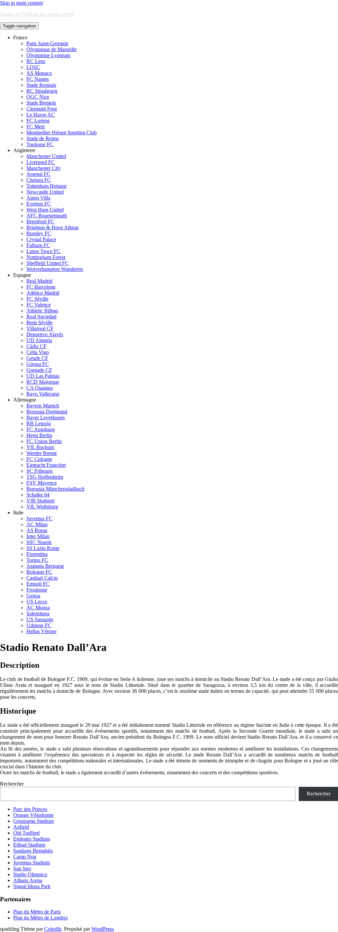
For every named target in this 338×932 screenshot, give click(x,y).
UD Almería (39, 340)
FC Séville (37, 299)
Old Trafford (26, 833)
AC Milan (37, 524)
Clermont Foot (41, 109)
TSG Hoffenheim (44, 477)
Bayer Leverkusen (45, 417)
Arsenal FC (38, 174)
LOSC (33, 67)
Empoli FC (38, 584)
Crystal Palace (41, 239)
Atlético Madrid (42, 293)
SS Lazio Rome (42, 548)
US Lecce (36, 601)
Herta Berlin (39, 435)
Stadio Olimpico (30, 874)
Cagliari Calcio (42, 578)
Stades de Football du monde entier (36, 14)
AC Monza (38, 607)
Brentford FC (40, 221)
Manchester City (43, 168)
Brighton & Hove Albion (52, 227)
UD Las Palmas (42, 376)
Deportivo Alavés (44, 334)
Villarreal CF (39, 328)
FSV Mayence (41, 483)
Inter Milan (38, 536)
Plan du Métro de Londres (40, 917)
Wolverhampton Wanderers (54, 269)
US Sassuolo (39, 619)
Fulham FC (38, 245)
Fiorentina (37, 554)
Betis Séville (39, 322)
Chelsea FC (38, 180)
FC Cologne (39, 459)
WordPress (102, 929)
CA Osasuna (39, 388)
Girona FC (37, 364)
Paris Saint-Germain (47, 43)
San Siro (22, 868)
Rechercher (12, 784)
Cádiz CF (36, 346)
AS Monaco (39, 73)
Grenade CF (39, 370)
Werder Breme (41, 453)
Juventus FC (39, 518)
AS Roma (36, 530)
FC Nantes (37, 79)
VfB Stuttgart (40, 500)
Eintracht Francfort (46, 465)
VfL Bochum (40, 447)
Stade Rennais (41, 85)
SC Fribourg (39, 471)
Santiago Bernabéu (33, 850)
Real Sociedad (41, 316)
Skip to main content (21, 3)
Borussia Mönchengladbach (55, 489)
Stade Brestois (41, 103)
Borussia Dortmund (46, 411)
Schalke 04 (38, 495)
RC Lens (35, 61)
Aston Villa (38, 198)
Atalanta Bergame (45, 566)
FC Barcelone (40, 287)
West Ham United (45, 209)
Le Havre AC (40, 114)
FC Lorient (38, 120)
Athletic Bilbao (42, 310)
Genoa (33, 595)
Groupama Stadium (33, 821)
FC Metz (35, 126)
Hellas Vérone (41, 631)
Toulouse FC (39, 144)
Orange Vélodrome (33, 815)
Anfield (21, 827)
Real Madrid (39, 281)
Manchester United (46, 156)
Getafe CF (37, 358)
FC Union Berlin (44, 441)
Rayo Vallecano (42, 394)
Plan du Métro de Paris (37, 912)
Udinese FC (38, 625)
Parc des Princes (30, 809)
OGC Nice (37, 97)
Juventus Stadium (31, 862)
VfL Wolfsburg (42, 506)
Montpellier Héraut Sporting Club (61, 132)
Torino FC (37, 560)
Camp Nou (24, 856)
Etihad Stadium (29, 845)
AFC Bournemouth (46, 215)
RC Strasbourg (41, 91)
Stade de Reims (42, 138)
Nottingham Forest (45, 257)
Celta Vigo (37, 352)
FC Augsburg (40, 429)
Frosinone (36, 590)
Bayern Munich (42, 405)
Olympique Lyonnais (48, 55)
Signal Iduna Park (32, 886)
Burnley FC (38, 233)
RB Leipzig (38, 423)
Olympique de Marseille (51, 49)
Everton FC (38, 204)
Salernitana (38, 613)
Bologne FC (39, 572)
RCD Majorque (42, 382)
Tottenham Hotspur (46, 186)
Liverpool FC (40, 162)
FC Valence (38, 304)
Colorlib (52, 929)
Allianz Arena (27, 880)
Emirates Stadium (31, 839)
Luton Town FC (43, 251)
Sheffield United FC (47, 263)
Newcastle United (45, 192)
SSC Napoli (38, 542)
